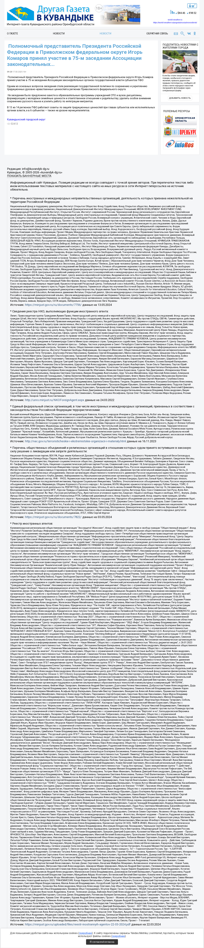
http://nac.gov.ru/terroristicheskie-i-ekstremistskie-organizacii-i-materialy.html (75, 441)
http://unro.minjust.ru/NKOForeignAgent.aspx (54, 400)
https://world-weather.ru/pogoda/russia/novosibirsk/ (175, 22)
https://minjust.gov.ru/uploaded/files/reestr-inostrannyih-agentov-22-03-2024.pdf (78, 924)
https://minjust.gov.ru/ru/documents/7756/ (53, 305)
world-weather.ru (175, 20)
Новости (59, 33)
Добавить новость (180, 98)
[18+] (50, 16)
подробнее (85, 933)
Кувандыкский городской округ (26, 119)
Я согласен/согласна (102, 942)
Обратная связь (157, 33)
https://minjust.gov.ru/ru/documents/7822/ (53, 517)
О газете (12, 33)
